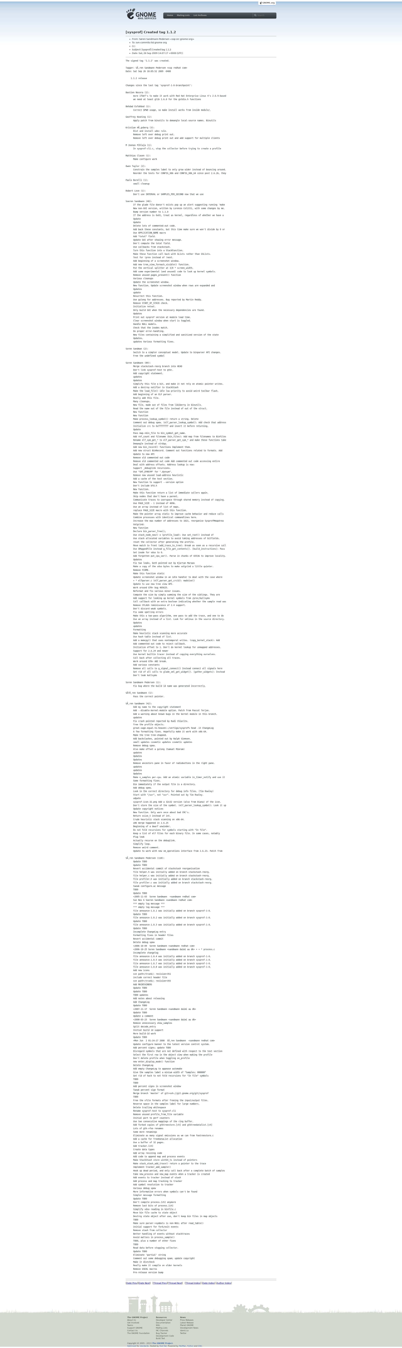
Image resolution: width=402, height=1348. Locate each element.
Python (190, 1346)
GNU (200, 1346)
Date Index (208, 1283)
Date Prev (131, 1283)
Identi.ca (184, 1330)
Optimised (131, 1346)
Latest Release (186, 1323)
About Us (131, 1320)
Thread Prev (160, 1283)
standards (144, 1346)
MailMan (182, 1346)
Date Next (144, 1283)
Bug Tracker (161, 1333)
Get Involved (133, 1323)
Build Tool (160, 1338)
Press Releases (186, 1320)
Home (170, 15)
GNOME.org (268, 3)
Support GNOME (135, 1328)
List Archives (200, 15)
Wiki (158, 1325)
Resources (161, 1317)
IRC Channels (162, 1330)
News (183, 1317)
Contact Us (132, 1330)
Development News (189, 1328)
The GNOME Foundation (138, 1333)
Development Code (165, 1336)
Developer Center (164, 1320)
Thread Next (175, 1283)
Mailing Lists (183, 15)
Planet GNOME (187, 1325)
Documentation (163, 1323)
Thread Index (192, 1283)
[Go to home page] (146, 20)
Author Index (224, 1283)
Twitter (183, 1333)
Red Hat (163, 1346)
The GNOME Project (137, 1317)
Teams (130, 1325)
